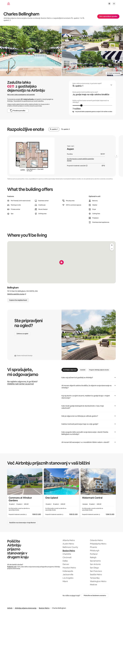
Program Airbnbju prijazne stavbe (99, 370)
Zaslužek (82, 370)
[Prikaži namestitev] (24, 493)
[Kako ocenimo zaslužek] (87, 166)
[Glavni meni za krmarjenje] (114, 3)
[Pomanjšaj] (112, 249)
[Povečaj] (112, 245)
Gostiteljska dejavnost (69, 370)
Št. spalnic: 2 (65, 129)
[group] (92, 97)
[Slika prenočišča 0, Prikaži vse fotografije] (31, 51)
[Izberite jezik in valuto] (109, 3)
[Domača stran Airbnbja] (8, 4)
